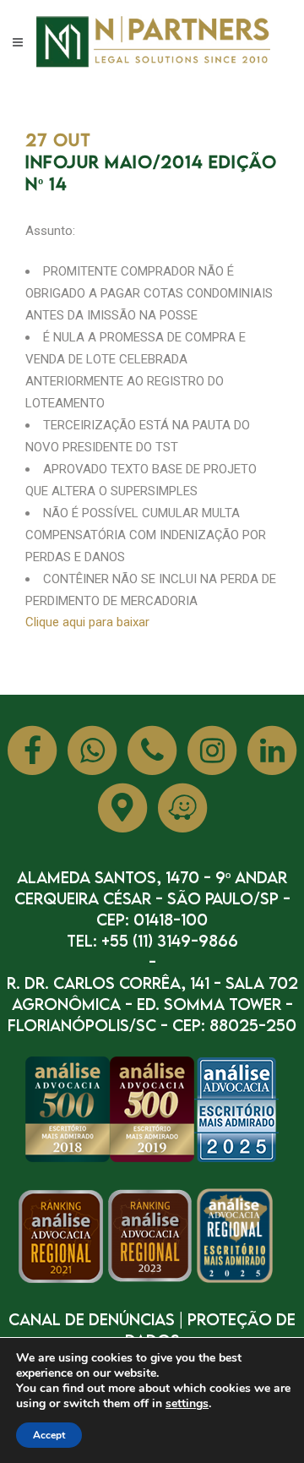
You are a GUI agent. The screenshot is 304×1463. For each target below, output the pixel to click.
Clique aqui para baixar (87, 622)
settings (187, 1403)
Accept (49, 1435)
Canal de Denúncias (91, 1319)
